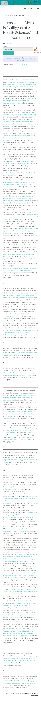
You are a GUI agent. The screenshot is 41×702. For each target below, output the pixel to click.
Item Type (29, 58)
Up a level (8, 43)
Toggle (4, 4)
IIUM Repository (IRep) (16, 15)
